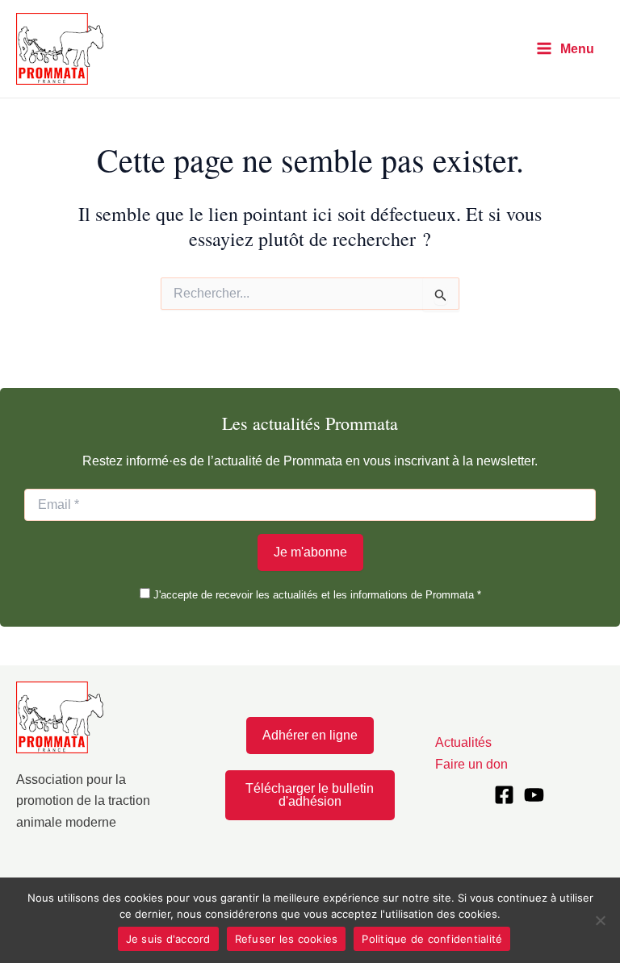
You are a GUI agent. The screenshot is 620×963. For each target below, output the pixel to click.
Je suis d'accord (168, 938)
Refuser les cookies (286, 938)
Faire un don (471, 764)
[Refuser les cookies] (600, 920)
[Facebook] (504, 795)
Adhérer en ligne (310, 735)
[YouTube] (534, 795)
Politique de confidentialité (432, 938)
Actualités (463, 742)
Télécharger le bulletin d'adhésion (309, 795)
